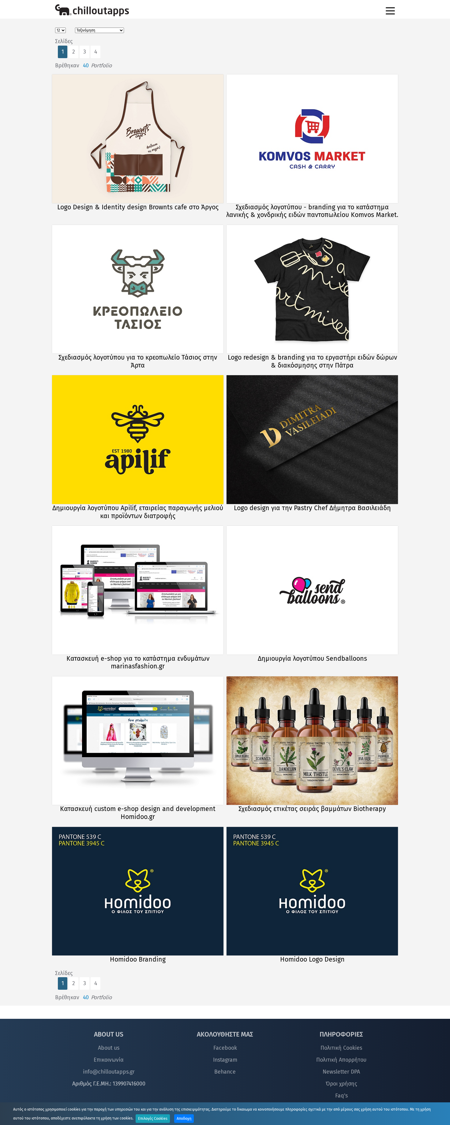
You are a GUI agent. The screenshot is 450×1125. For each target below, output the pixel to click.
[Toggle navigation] (390, 10)
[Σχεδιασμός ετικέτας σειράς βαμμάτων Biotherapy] (312, 740)
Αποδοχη (184, 1118)
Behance (225, 1071)
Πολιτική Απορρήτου (341, 1059)
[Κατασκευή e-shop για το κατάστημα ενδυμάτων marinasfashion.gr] (138, 590)
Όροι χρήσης (341, 1083)
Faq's (341, 1095)
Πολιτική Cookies (341, 1048)
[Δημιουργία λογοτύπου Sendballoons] (312, 590)
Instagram (225, 1059)
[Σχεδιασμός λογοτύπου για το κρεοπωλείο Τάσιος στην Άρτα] (138, 289)
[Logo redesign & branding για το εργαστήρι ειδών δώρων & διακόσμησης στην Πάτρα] (312, 289)
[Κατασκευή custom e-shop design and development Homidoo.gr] (138, 740)
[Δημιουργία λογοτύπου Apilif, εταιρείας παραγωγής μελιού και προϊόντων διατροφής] (138, 439)
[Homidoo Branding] (138, 891)
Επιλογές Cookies (152, 1118)
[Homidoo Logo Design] (312, 891)
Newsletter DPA (341, 1071)
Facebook (225, 1048)
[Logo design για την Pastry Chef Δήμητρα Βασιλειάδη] (312, 439)
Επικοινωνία (109, 1059)
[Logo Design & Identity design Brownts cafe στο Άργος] (138, 138)
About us (108, 1048)
